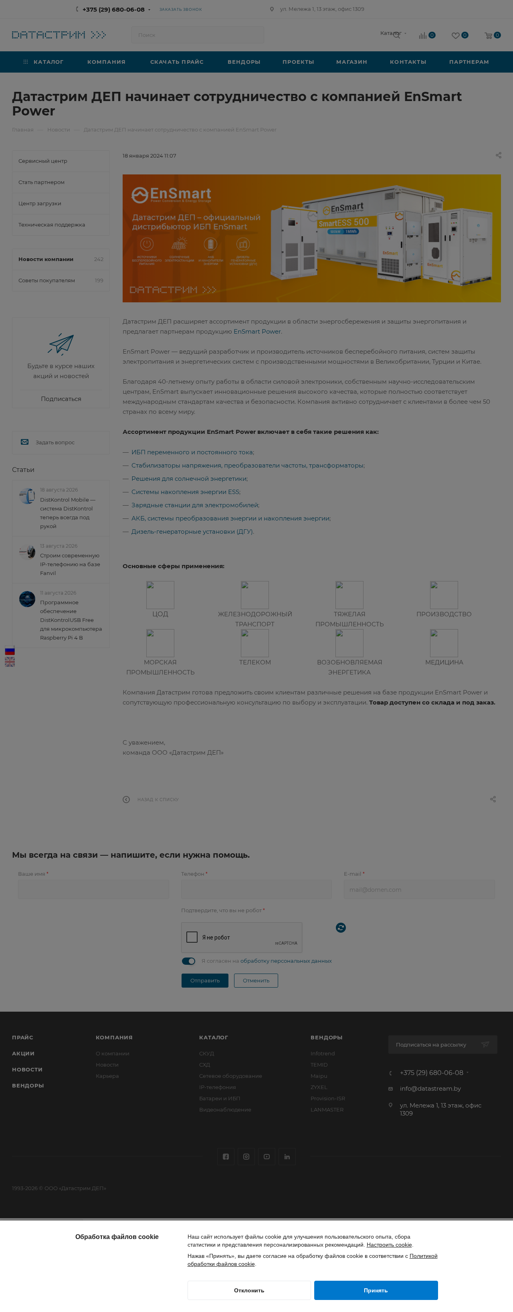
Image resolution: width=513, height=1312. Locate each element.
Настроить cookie (389, 1244)
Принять (376, 1290)
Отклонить (249, 1290)
